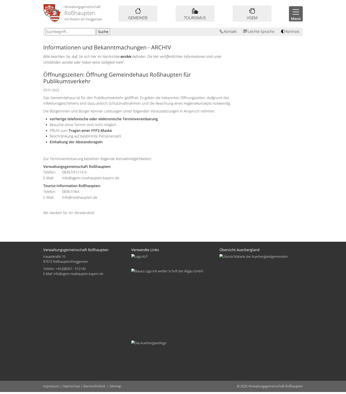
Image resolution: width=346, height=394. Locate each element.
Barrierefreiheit (94, 386)
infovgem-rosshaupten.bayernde (78, 274)
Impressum (51, 386)
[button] (296, 13)
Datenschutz (71, 386)
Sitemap (115, 386)
